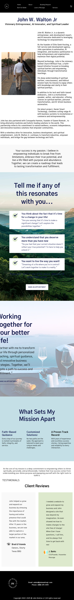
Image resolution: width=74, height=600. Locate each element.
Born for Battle (21, 7)
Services (55, 7)
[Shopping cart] (71, 6)
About (30, 4)
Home (19, 4)
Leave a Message (39, 7)
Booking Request (45, 4)
